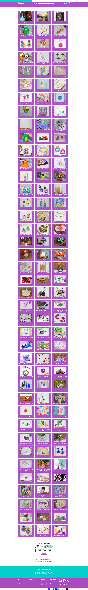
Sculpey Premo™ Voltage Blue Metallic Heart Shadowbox (60, 104)
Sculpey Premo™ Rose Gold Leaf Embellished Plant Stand (60, 430)
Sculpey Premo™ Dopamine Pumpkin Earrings (60, 35)
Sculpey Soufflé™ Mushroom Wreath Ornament (26, 376)
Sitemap (19, 583)
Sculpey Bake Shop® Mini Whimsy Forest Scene (60, 377)
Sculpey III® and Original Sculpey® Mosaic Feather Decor (60, 311)
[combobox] (44, 3)
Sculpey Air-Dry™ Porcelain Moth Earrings (26, 456)
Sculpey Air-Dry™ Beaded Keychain (43, 443)
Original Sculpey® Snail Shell (26, 116)
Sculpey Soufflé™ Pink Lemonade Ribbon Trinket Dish (26, 311)
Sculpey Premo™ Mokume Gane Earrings (60, 363)
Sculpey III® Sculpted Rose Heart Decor (60, 234)
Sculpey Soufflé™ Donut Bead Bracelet (26, 509)
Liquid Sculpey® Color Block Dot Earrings (60, 456)
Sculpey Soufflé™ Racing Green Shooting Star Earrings (60, 63)
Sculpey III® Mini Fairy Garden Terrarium (60, 443)
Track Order (52, 583)
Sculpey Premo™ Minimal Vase (43, 403)
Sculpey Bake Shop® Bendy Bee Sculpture (26, 403)
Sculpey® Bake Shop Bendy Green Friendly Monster (26, 36)
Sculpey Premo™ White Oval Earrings (60, 76)
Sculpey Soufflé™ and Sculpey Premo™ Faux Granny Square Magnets (60, 130)
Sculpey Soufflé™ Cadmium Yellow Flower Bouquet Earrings (26, 208)
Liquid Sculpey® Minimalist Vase (43, 297)
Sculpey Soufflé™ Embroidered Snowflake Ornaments (26, 22)
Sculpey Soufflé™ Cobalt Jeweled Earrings (43, 116)
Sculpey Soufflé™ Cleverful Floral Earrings (26, 535)
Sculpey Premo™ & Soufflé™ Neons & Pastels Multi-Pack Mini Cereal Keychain (60, 496)
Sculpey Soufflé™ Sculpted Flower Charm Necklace (43, 63)
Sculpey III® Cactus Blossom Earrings (26, 234)
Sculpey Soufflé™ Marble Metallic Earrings (43, 194)
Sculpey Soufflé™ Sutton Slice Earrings (26, 272)
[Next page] (69, 23)
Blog (18, 584)
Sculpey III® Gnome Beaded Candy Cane (43, 337)
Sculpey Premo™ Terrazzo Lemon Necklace (60, 221)
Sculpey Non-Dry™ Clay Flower (43, 376)
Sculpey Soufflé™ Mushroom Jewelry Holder (26, 155)
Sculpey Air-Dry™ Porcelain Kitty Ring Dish (26, 297)
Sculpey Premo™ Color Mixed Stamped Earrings (26, 444)
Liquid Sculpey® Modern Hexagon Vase (60, 272)
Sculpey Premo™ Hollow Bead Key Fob (60, 469)
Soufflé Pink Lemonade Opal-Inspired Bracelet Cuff (43, 311)
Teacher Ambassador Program (22, 585)
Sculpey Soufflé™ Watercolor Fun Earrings (26, 194)
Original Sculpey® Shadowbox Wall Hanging (26, 337)
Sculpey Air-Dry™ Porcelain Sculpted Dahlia (26, 416)
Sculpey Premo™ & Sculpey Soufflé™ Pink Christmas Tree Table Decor (43, 470)
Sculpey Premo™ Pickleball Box (43, 168)
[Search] (35, 3)
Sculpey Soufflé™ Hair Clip (60, 297)
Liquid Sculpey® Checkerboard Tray (26, 89)
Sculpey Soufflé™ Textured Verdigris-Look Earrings (60, 510)
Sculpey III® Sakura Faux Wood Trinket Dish (43, 234)
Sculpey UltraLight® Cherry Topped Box (60, 208)
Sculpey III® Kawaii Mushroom (26, 259)
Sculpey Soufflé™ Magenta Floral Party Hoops (43, 35)
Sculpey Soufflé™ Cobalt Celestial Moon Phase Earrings (43, 208)
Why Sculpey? (43, 584)
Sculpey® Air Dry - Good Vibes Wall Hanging (43, 363)
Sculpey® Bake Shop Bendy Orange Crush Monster (26, 169)
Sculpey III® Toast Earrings (26, 221)
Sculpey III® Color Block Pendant (43, 456)
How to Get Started (44, 585)
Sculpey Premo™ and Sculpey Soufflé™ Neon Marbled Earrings (26, 496)
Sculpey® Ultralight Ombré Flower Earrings (43, 129)
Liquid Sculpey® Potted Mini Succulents (26, 522)
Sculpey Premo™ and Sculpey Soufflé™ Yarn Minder (60, 338)
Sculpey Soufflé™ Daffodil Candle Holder (26, 129)
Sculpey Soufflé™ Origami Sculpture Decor (26, 363)
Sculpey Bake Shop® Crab (60, 259)
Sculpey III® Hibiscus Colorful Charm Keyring (43, 103)
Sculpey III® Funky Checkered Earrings (43, 89)
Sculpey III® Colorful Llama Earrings (43, 416)
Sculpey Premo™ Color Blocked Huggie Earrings (60, 416)
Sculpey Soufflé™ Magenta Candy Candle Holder (60, 195)
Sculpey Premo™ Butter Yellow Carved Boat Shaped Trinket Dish (60, 90)
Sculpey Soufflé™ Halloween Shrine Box (60, 21)
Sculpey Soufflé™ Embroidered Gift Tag (43, 272)
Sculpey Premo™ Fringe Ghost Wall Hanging (60, 403)
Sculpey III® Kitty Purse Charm (43, 221)
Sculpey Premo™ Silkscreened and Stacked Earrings (26, 76)
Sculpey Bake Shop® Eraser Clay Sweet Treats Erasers (60, 169)
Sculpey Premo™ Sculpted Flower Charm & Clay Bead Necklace (60, 49)
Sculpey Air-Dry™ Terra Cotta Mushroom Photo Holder (43, 496)
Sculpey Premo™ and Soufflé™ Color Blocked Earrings (26, 470)
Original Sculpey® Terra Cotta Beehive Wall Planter (43, 430)
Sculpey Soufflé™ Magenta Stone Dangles (26, 103)
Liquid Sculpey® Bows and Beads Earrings (43, 509)
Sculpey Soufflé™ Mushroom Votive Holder (43, 21)
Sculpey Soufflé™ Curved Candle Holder (60, 522)
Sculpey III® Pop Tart (43, 259)
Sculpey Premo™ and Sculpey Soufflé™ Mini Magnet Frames (43, 390)
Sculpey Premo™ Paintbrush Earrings (60, 535)
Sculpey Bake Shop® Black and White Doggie (26, 62)
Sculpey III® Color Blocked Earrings (60, 155)
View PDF (44, 554)
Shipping (51, 584)
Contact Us (51, 585)
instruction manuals (44, 583)
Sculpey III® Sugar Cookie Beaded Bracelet (43, 155)
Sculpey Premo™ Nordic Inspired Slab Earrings (60, 116)
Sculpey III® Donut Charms (43, 535)
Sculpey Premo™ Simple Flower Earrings (43, 76)
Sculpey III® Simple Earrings (43, 522)
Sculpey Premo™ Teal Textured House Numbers (26, 429)
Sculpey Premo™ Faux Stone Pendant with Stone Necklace (43, 324)
